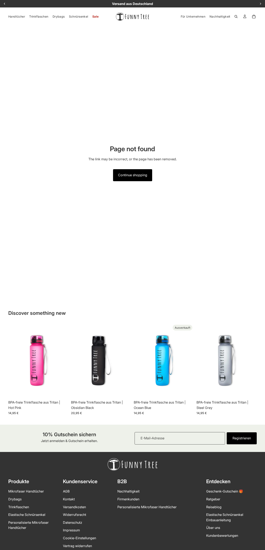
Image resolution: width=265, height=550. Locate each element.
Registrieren (241, 438)
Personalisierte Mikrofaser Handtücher (147, 507)
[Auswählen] (62, 392)
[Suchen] (236, 16)
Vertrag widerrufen (77, 546)
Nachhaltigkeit (128, 491)
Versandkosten (74, 507)
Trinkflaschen (18, 507)
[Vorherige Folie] (14, 360)
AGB (66, 491)
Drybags (15, 499)
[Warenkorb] (253, 16)
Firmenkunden (128, 499)
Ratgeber (213, 499)
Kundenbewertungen (222, 535)
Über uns (213, 528)
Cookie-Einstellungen (79, 538)
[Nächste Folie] (62, 360)
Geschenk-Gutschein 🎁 (224, 491)
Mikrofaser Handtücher (26, 491)
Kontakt (69, 499)
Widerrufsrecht (74, 515)
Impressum (71, 530)
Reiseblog (214, 507)
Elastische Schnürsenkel (26, 515)
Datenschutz (72, 522)
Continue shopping (132, 175)
